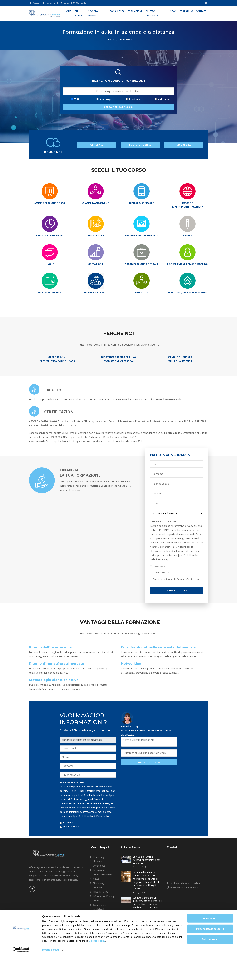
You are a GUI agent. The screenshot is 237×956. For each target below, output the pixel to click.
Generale (96, 144)
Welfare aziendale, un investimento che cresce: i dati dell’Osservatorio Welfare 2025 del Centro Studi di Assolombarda (147, 904)
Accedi (35, 3)
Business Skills (140, 144)
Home (68, 11)
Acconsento (159, 566)
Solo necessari (210, 939)
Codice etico (99, 904)
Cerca (65, 3)
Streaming (186, 11)
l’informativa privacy (182, 525)
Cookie (96, 900)
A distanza (164, 99)
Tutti (76, 99)
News (173, 11)
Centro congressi (152, 13)
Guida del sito (82, 3)
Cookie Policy (97, 940)
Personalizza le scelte (208, 928)
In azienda (134, 99)
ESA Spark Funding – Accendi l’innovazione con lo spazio (146, 860)
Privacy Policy (100, 891)
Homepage (99, 857)
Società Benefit (93, 13)
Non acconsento (161, 572)
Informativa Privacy (103, 896)
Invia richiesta (177, 590)
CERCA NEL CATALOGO (118, 107)
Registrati (49, 3)
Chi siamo (78, 13)
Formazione (135, 11)
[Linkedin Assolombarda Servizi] (206, 3)
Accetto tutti (210, 918)
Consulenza (117, 11)
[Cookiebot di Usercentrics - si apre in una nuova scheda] (21, 949)
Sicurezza (184, 144)
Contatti (201, 11)
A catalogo (105, 99)
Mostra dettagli (50, 949)
